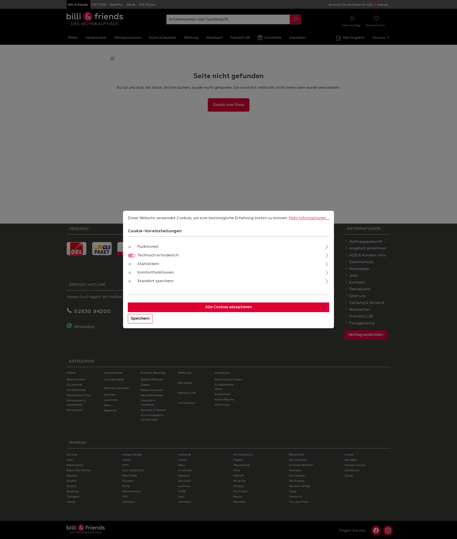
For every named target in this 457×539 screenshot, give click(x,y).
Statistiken (148, 264)
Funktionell (148, 247)
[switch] (131, 247)
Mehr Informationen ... (309, 218)
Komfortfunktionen (155, 273)
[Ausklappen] (327, 246)
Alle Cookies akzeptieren (228, 307)
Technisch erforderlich (158, 256)
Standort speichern (155, 281)
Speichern (140, 319)
